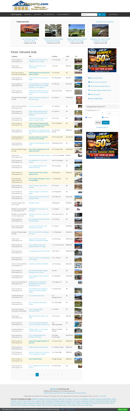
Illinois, (114, 399)
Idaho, (109, 399)
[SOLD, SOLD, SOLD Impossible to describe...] (78, 259)
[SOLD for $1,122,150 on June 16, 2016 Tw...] (78, 198)
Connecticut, (77, 399)
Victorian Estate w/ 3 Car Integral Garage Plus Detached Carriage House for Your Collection (39, 85)
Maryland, (50, 401)
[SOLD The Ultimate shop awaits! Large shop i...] (78, 330)
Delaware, (85, 399)
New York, (46, 403)
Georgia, (98, 399)
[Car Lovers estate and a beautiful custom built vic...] (78, 360)
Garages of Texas (34, 203)
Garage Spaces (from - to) (93, 110)
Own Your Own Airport (36, 106)
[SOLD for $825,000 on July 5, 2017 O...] (78, 119)
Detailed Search (102, 127)
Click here (53, 389)
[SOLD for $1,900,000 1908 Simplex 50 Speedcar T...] (78, 240)
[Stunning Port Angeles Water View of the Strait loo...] (78, 161)
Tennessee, (32, 405)
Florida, (92, 399)
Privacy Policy (81, 393)
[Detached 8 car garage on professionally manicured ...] (78, 167)
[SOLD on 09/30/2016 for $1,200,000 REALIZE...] (78, 277)
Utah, (43, 405)
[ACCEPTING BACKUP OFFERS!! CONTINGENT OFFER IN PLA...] (78, 233)
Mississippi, (85, 401)
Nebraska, (106, 401)
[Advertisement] (84, 5)
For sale (89, 117)
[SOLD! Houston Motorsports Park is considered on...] (78, 72)
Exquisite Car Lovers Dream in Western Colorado (100, 40)
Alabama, (35, 399)
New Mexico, (37, 403)
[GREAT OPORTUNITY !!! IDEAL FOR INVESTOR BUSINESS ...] (78, 209)
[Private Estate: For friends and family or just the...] (78, 304)
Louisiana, (37, 401)
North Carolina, (55, 403)
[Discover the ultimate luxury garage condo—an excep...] (78, 204)
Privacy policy (70, 409)
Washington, (63, 405)
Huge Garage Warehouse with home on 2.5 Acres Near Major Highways (38, 113)
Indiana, (14, 401)
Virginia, (55, 405)
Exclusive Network (63, 14)
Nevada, (113, 401)
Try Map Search (48, 14)
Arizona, (47, 399)
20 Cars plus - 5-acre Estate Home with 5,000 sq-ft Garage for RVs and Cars (39, 131)
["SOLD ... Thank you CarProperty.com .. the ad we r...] (78, 310)
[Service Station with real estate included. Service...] (78, 180)
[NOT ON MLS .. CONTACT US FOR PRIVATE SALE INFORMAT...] (78, 227)
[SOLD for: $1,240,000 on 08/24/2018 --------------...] (78, 336)
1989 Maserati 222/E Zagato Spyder (39, 155)
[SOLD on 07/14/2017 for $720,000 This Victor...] (78, 85)
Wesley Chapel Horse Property (38, 347)
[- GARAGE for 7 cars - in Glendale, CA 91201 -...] (78, 61)
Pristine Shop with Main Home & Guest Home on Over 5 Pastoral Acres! (38, 92)
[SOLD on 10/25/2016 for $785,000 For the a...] (78, 220)
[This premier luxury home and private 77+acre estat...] (80, 192)
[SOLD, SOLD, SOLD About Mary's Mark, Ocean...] (78, 324)
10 (62, 374)
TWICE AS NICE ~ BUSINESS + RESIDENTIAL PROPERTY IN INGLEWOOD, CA (38, 283)
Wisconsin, (81, 405)
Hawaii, (104, 399)
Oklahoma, (80, 403)
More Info (37, 14)
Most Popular (95, 94)
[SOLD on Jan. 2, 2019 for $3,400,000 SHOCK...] (78, 138)
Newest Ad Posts (96, 78)
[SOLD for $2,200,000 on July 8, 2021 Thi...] (78, 271)
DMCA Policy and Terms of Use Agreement (59, 393)
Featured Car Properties (104, 22)
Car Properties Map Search (100, 86)
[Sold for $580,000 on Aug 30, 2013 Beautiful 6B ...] (78, 354)
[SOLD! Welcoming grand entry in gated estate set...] (78, 92)
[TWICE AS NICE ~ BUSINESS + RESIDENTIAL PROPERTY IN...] (80, 282)
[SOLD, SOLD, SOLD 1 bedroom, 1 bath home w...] (78, 144)
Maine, (44, 401)
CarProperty (16, 14)
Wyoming (88, 405)
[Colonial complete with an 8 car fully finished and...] (80, 366)
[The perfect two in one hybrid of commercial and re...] (78, 290)
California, (61, 399)
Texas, (38, 405)
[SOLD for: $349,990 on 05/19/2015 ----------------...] (78, 79)
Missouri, (92, 401)
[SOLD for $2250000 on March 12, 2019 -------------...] (78, 342)
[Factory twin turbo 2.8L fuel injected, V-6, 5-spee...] (80, 155)
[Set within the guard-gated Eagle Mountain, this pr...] (78, 150)
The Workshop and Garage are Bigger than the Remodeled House (38, 290)
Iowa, (19, 401)
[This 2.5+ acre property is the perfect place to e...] (78, 112)
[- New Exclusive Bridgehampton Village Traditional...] (78, 297)
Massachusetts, (59, 401)
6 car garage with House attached (39, 251)
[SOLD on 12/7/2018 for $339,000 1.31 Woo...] (78, 174)
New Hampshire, (17, 403)
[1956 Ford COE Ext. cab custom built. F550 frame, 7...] (78, 67)
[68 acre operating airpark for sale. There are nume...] (80, 106)
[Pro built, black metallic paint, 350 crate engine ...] (78, 317)
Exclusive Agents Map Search (100, 90)
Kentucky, (30, 401)
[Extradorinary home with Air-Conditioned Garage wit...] (78, 187)
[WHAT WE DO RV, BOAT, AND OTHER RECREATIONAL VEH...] (78, 215)
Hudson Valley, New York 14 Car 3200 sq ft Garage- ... (77, 40)
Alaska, (41, 399)
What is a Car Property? (98, 82)
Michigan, (69, 401)
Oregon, (87, 403)
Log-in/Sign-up (113, 14)
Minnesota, (77, 401)
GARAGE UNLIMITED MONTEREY (39, 264)
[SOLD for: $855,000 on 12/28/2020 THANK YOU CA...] (78, 131)
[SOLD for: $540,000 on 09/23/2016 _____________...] (78, 252)
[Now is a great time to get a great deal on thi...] (78, 125)
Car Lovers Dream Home (36, 295)
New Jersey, (27, 403)
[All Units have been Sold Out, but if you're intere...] (78, 265)
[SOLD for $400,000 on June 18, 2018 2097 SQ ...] (80, 347)
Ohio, (74, 403)
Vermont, (48, 405)
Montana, (99, 401)
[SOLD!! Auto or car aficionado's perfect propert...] (78, 246)
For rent (106, 117)
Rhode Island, (105, 403)
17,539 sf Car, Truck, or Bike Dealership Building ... (53, 40)
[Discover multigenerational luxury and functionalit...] (79, 100)
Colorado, (68, 399)
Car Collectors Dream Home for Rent (30, 40)
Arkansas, (54, 399)
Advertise (27, 14)
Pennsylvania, (95, 403)
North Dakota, (66, 403)
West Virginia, (72, 405)
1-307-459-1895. (102, 396)
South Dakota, (22, 405)
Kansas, (24, 401)
